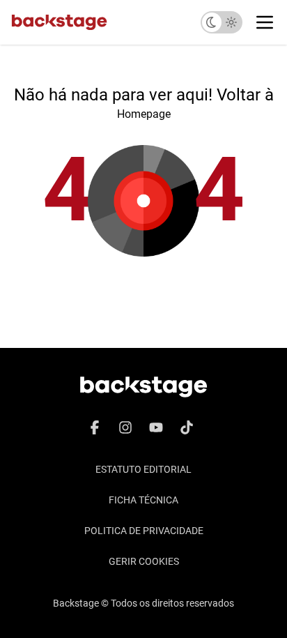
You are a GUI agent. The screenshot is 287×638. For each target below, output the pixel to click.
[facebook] (95, 427)
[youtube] (156, 427)
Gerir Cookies (144, 561)
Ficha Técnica (143, 500)
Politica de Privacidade (143, 530)
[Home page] (59, 22)
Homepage (144, 114)
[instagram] (125, 427)
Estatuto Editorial (143, 469)
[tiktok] (187, 427)
